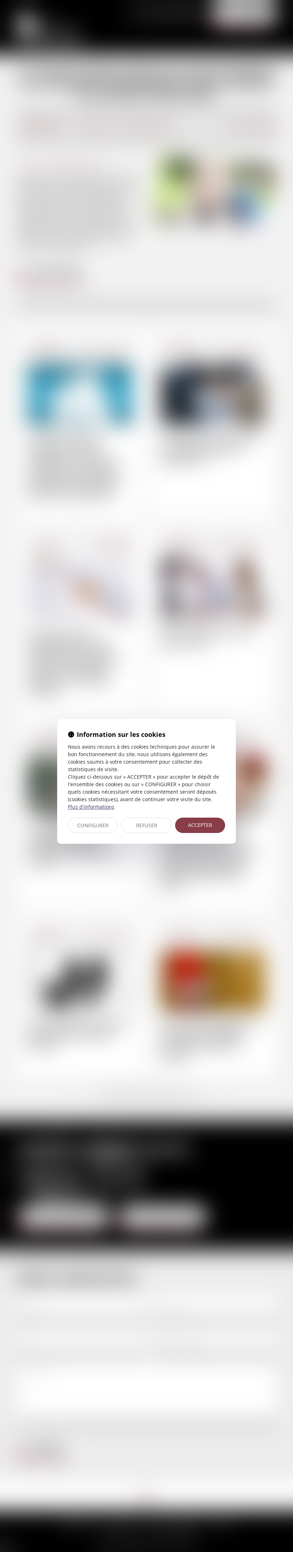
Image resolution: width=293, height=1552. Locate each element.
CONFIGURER (93, 825)
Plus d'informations (91, 806)
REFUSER (146, 825)
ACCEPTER (200, 825)
